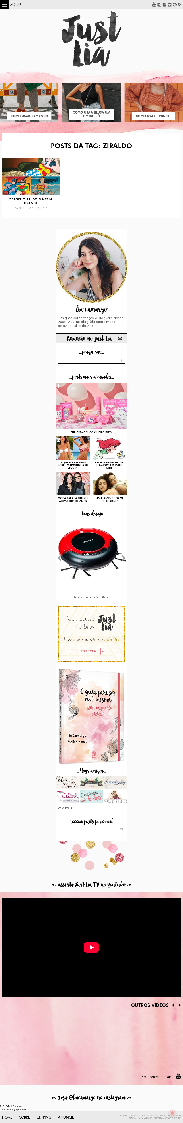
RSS (180, 4)
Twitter (170, 4)
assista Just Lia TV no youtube (91, 885)
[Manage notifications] (172, 1113)
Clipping (44, 1117)
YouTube (154, 4)
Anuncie (66, 1117)
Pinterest (175, 4)
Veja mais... (66, 808)
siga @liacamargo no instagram (91, 1097)
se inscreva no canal (158, 1077)
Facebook (164, 4)
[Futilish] (68, 797)
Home (7, 1117)
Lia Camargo (144, 1118)
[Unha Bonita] (68, 783)
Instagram (159, 4)
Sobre (24, 1117)
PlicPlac (176, 1118)
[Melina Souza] (115, 783)
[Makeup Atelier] (115, 797)
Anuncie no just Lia (89, 338)
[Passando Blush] (92, 797)
